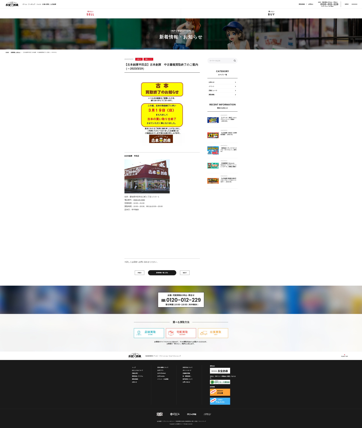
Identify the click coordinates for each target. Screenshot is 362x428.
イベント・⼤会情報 (162, 379)
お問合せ (310, 4)
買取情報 (211, 94)
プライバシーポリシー (168, 421)
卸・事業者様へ (187, 376)
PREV (139, 273)
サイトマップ (202, 421)
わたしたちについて (137, 370)
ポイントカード (187, 370)
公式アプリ (160, 370)
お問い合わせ (186, 382)
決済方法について (188, 367)
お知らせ (139, 59)
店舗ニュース (148, 59)
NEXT (185, 273)
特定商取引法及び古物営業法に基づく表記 (186, 421)
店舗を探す (135, 373)
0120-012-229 (329, 4)
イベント (211, 86)
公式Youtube (161, 376)
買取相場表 (302, 4)
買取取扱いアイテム (137, 376)
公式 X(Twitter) (161, 373)
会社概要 (159, 421)
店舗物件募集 (186, 373)
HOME (7, 52)
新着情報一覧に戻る (162, 272)
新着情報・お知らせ (15, 52)
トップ (134, 367)
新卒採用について (188, 379)
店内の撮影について (162, 367)
